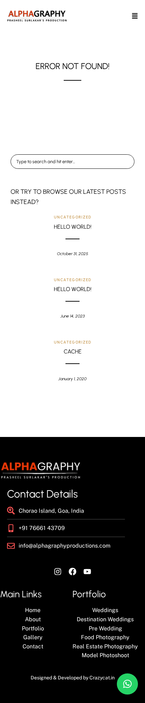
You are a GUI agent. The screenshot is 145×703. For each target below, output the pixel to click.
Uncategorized (72, 217)
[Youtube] (87, 571)
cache (73, 351)
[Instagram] (58, 571)
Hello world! (73, 226)
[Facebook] (72, 571)
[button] (127, 684)
